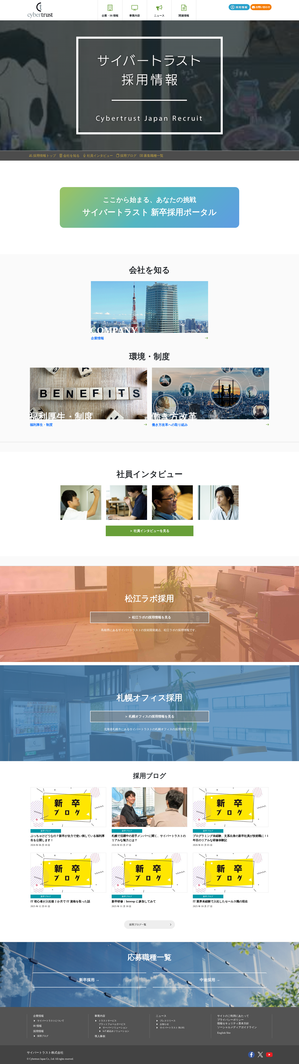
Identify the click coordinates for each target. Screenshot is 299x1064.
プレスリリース (168, 1020)
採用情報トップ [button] (44, 155)
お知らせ (164, 1024)
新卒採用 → (89, 980)
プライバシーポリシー (230, 1019)
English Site (224, 1032)
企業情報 (38, 1016)
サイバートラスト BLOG (172, 1027)
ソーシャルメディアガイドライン (237, 1027)
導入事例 (100, 1036)
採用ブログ (42, 1036)
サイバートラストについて (50, 1020)
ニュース (159, 15)
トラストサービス (108, 1020)
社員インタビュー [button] (99, 155)
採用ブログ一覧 (137, 924)
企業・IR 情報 (110, 15)
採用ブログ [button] (127, 155)
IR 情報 (37, 1026)
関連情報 (184, 15)
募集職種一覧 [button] (153, 155)
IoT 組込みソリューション (116, 1031)
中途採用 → (210, 980)
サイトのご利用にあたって (233, 1016)
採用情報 (38, 1031)
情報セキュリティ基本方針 (233, 1023)
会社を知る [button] (71, 155)
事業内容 (134, 15)
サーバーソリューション (115, 1027)
